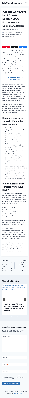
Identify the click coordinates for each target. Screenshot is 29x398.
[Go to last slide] (4, 299)
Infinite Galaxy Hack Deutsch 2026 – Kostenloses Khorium (23, 266)
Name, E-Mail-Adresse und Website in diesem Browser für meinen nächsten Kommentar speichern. (14, 377)
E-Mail (5, 364)
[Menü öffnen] (25, 3)
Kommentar (7, 336)
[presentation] (14, 292)
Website (5, 372)
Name (5, 357)
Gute (5, 29)
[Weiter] (25, 299)
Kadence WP (18, 393)
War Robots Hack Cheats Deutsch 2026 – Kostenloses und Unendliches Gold (7, 266)
